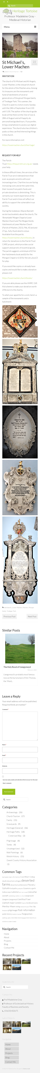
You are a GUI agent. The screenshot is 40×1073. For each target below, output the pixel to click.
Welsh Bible (14, 918)
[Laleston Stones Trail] (26, 961)
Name (4, 744)
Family (9, 820)
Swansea (19, 914)
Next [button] (36, 662)
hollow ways (6, 892)
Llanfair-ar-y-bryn (20, 896)
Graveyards (12, 824)
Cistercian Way (14, 835)
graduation (20, 888)
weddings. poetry (6, 918)
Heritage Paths (13, 832)
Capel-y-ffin (12, 877)
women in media (12, 921)
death (4, 881)
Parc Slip (33, 907)
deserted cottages (14, 881)
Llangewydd (29, 896)
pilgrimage (12, 910)
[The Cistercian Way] (16, 967)
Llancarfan (32, 892)
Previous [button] (4, 662)
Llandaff (5, 896)
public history (7, 914)
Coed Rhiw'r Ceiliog (27, 877)
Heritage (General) (15, 828)
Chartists (17, 877)
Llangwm (5, 899)
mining (17, 907)
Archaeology (12, 812)
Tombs (9, 844)
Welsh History (13, 856)
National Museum (24, 906)
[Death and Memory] (7, 961)
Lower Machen (17, 607)
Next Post (32, 616)
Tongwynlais (27, 914)
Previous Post (10, 616)
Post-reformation (26, 910)
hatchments (8, 607)
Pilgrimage (11, 840)
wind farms (5, 921)
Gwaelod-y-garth (29, 888)
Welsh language (22, 918)
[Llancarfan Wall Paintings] (7, 967)
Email (4, 755)
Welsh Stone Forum (31, 918)
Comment (5, 709)
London (18, 902)
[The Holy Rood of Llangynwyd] (20, 648)
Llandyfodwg (11, 896)
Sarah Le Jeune (26, 1068)
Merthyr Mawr (8, 906)
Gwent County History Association (22, 860)
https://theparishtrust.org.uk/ (19, 164)
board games (5, 877)
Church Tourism (14, 71)
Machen (25, 607)
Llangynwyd (13, 899)
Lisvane (25, 892)
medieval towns (32, 903)
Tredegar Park (11, 611)
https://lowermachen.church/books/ (17, 237)
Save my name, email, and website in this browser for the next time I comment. (20, 781)
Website (4, 766)
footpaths (13, 888)
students (14, 914)
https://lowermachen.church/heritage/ (18, 145)
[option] (20, 661)
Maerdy (24, 903)
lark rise (21, 892)
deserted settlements (19, 885)
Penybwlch (5, 910)
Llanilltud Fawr (24, 899)
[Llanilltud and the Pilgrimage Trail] (16, 961)
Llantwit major (8, 902)
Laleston (15, 892)
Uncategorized (13, 848)
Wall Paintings (13, 852)
